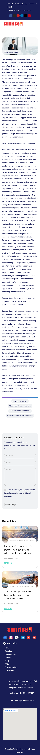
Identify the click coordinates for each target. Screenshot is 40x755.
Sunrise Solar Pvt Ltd (15, 749)
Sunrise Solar (28, 541)
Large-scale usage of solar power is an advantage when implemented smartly (19, 550)
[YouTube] (28, 637)
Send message (10, 505)
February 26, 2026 (16, 541)
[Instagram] (14, 15)
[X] (17, 422)
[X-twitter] (25, 15)
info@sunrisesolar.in (22, 10)
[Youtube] (18, 15)
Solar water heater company (20, 406)
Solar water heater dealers (20, 411)
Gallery (8, 657)
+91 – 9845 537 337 (26, 693)
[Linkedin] (21, 15)
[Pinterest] (29, 15)
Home (7, 648)
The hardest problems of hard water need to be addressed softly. (18, 595)
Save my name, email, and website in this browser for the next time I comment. (19, 493)
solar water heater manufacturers (20, 416)
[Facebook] (10, 15)
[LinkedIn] (22, 422)
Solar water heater (11, 52)
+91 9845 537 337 (21, 4)
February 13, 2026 (16, 586)
